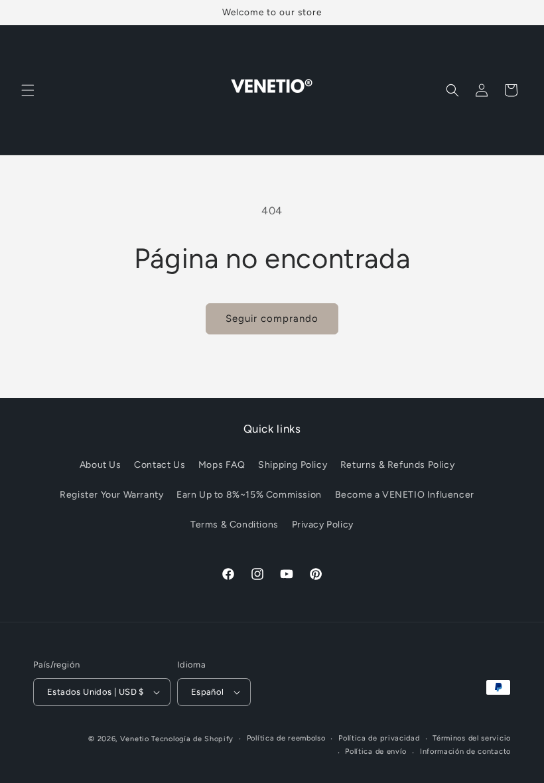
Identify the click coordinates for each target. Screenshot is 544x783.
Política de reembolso (286, 738)
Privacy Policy (323, 524)
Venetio (134, 739)
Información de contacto (465, 751)
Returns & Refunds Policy (397, 464)
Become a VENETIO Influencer (404, 494)
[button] (27, 90)
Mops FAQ (221, 464)
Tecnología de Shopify (192, 739)
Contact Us (159, 464)
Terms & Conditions (234, 524)
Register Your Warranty (111, 494)
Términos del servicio (472, 738)
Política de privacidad (378, 738)
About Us (100, 464)
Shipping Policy (292, 464)
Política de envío (376, 751)
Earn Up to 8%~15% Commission (249, 494)
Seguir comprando (272, 318)
